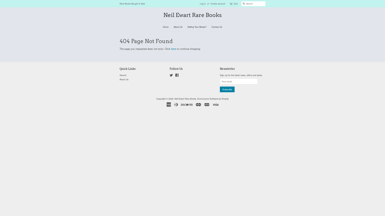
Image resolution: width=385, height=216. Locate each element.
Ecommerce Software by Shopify (213, 98)
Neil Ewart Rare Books (192, 15)
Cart (236, 3)
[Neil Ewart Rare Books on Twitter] (171, 75)
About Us (178, 26)
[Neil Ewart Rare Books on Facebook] (177, 75)
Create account (218, 3)
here (173, 49)
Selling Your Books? (197, 26)
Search (123, 75)
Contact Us (217, 26)
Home (166, 26)
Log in (203, 3)
